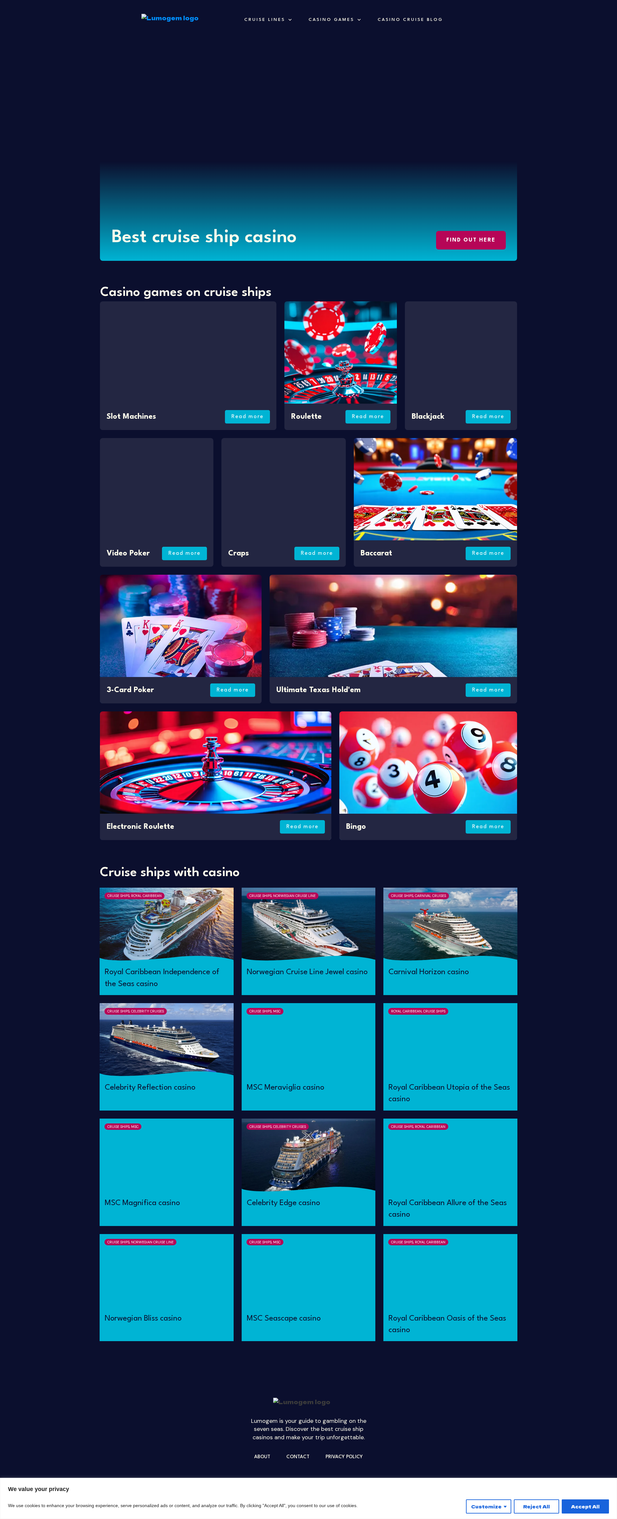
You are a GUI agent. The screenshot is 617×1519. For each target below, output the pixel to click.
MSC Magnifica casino (142, 1203)
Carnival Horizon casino (429, 972)
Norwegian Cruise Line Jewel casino (307, 972)
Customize (486, 1506)
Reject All (536, 1506)
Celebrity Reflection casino (150, 1088)
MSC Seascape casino (284, 1318)
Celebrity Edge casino (283, 1203)
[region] (308, 1498)
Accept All (585, 1506)
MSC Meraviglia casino (285, 1088)
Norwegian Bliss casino (143, 1318)
